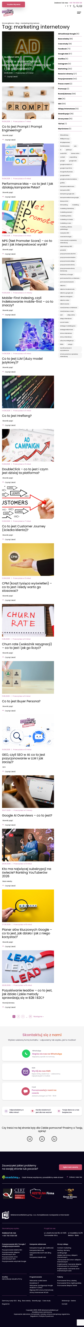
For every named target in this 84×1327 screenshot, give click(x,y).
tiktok (61, 344)
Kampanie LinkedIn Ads (38, 1257)
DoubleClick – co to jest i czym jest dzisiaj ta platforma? (25, 471)
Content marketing (64, 1248)
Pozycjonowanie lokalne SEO (12, 1250)
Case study (65, 44)
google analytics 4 (66, 164)
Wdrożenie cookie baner (38, 1281)
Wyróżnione (64, 129)
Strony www (65, 119)
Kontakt (64, 1304)
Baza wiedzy (7, 881)
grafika (62, 183)
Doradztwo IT (34, 1283)
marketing (75, 205)
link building (64, 205)
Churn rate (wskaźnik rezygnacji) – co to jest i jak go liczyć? (27, 646)
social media (64, 322)
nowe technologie (65, 236)
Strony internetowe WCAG (39, 1292)
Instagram (64, 64)
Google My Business (66, 172)
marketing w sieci (65, 223)
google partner (64, 175)
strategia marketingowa (67, 326)
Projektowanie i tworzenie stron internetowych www (68, 1270)
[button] (42, 1091)
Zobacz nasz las (75, 1177)
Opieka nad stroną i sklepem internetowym (67, 1256)
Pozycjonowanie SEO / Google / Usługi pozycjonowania (14, 1245)
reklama (62, 285)
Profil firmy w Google (66, 274)
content (62, 157)
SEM (61, 99)
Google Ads (65, 54)
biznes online (75, 153)
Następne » (38, 1016)
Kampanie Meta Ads (37, 1250)
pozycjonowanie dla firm (68, 254)
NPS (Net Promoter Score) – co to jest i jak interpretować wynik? (27, 243)
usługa (70, 344)
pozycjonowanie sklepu (67, 261)
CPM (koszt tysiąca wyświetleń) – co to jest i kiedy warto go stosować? (27, 587)
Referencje (66, 1301)
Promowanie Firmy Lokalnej (67, 1281)
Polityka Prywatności (46, 1316)
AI (60, 150)
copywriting (73, 157)
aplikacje (69, 150)
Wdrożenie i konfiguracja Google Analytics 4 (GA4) (41, 1286)
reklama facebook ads (67, 289)
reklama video (64, 300)
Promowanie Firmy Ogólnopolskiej (69, 1283)
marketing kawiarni (66, 212)
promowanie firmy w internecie (69, 278)
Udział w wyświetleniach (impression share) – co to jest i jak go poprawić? (27, 65)
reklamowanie (64, 304)
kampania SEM (65, 190)
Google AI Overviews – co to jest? (27, 815)
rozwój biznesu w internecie (68, 307)
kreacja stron (64, 201)
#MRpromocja (64, 139)
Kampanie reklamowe (38, 1244)
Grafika (63, 59)
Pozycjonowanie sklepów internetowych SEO (11, 1253)
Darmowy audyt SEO (9, 1301)
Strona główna (8, 23)
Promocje (63, 89)
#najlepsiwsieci (65, 142)
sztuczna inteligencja (67, 340)
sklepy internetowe (66, 318)
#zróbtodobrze (64, 146)
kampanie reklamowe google (69, 197)
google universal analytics (68, 179)
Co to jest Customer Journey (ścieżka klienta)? (23, 528)
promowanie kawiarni (67, 282)
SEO (4, 767)
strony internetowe (66, 337)
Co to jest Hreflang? (17, 416)
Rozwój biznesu (8, 1003)
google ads (73, 161)
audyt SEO (63, 153)
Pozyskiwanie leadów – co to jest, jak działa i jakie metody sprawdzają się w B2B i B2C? (27, 994)
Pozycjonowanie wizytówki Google (14, 1261)
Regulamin (6, 1304)
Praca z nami (65, 84)
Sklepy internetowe (68, 109)
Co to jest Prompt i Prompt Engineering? (22, 128)
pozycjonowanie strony (67, 265)
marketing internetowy (67, 208)
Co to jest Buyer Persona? (21, 701)
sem (61, 315)
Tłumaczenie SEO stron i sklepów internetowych (69, 1261)
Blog (17, 23)
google (62, 161)
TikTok (62, 124)
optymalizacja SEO (66, 246)
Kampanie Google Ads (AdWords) (42, 1248)
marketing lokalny (65, 216)
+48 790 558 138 (75, 3)
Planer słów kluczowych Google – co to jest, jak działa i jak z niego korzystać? (27, 933)
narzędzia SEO (64, 233)
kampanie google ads (67, 194)
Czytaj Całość (12, 76)
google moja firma (66, 168)
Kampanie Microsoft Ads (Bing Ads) (40, 1254)
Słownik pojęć (7, 135)
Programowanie (36, 1277)
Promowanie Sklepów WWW (67, 1285)
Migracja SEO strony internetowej (41, 1290)
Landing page (62, 1253)
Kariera (73, 1301)
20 (30, 1016)
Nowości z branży (67, 74)
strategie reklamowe (66, 329)
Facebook (64, 49)
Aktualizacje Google (68, 34)
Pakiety (60, 1277)
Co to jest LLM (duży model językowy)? (22, 360)
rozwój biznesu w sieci (67, 311)
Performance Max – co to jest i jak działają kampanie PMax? (27, 185)
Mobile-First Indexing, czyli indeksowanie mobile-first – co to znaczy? (27, 301)
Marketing (65, 69)
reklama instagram (66, 296)
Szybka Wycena (13, 4)
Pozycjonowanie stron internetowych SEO (10, 1258)
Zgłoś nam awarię (70, 1167)
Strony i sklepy (62, 1244)
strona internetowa (66, 333)
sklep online (71, 315)
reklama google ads (66, 293)
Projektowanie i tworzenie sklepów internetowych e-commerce (69, 1265)
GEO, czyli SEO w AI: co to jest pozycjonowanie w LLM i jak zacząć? (23, 758)
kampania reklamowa (67, 186)
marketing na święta (66, 219)
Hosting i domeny (63, 1250)
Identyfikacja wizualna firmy (12, 1279)
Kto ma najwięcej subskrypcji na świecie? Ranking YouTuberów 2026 (26, 872)
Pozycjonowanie (67, 79)
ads (75, 146)
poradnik (63, 250)
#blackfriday (64, 135)
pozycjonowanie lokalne (67, 257)
